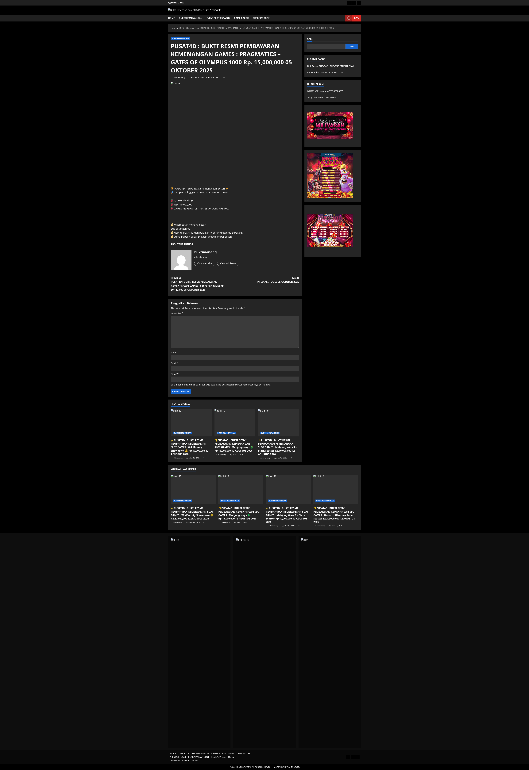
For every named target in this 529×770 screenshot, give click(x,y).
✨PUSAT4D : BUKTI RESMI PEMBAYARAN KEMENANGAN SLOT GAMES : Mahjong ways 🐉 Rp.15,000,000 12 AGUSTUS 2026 (233, 445)
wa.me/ (331, 91)
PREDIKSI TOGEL (262, 18)
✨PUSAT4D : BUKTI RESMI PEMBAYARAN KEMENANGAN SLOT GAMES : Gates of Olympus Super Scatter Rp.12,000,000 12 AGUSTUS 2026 (334, 515)
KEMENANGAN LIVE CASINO (183, 760)
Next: (278, 279)
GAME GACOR (241, 18)
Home (171, 18)
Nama (175, 352)
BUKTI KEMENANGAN (190, 18)
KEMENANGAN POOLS (222, 756)
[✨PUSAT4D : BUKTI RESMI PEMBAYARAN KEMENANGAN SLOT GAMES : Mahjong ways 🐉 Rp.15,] (234, 422)
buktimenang (179, 77)
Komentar (177, 313)
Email (174, 363)
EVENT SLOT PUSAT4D (218, 18)
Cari (309, 38)
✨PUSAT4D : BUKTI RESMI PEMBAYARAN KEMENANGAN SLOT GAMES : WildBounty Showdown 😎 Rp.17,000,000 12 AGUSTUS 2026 (189, 447)
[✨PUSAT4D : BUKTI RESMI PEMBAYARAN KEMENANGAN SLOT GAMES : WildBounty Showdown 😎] (191, 422)
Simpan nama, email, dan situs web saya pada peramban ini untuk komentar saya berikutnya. (222, 384)
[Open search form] (342, 18)
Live (356, 17)
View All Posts (228, 263)
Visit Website (204, 263)
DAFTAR (182, 753)
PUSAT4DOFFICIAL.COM (342, 66)
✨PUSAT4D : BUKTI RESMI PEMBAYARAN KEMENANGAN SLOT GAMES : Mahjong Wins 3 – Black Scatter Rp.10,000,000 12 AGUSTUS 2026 (277, 447)
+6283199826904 (327, 97)
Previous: (197, 283)
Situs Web (176, 374)
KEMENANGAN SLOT (198, 756)
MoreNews (279, 766)
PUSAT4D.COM (336, 72)
